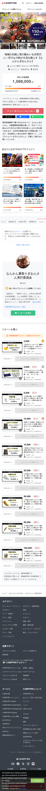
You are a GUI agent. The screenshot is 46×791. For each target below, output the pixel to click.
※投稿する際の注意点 (23, 245)
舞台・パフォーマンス (30, 632)
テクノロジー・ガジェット (11, 606)
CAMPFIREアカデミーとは (11, 668)
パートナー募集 (36, 769)
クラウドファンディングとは (12, 672)
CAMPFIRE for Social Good (11, 705)
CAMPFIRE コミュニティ (10, 697)
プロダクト (6, 610)
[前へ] (3, 27)
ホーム (3, 221)
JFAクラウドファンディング (11, 727)
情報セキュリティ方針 (30, 733)
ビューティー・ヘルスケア (32, 629)
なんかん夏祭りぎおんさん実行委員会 (24, 66)
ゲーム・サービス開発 (9, 625)
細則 (24, 721)
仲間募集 (32, 221)
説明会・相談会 (28, 668)
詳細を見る (7, 359)
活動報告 (12, 221)
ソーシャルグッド (8, 636)
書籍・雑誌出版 (28, 625)
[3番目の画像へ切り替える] (23, 46)
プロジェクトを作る (9, 651)
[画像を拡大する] (20, 352)
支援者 (22, 221)
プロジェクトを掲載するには (11, 9)
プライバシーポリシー (30, 725)
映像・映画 (26, 621)
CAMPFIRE (6, 694)
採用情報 (23, 769)
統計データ (26, 679)
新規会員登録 (38, 3)
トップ (4, 593)
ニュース (26, 701)
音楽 (24, 610)
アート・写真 (6, 632)
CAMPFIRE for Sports (9, 712)
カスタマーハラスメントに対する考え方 (32, 741)
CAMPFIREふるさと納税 (10, 716)
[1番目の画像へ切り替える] (4, 46)
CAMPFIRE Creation (9, 701)
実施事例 (26, 675)
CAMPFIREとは (28, 694)
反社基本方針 (27, 736)
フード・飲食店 (7, 614)
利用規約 (26, 718)
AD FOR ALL (6, 720)
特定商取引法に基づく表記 (15, 307)
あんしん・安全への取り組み (32, 697)
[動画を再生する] (23, 27)
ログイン (29, 3)
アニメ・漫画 (6, 617)
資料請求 (5, 654)
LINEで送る (38, 117)
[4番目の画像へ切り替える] (32, 46)
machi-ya (5, 731)
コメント (42, 222)
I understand (37, 781)
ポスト (10, 117)
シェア (24, 117)
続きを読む (37, 302)
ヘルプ (25, 705)
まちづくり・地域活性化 (20, 69)
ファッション (6, 621)
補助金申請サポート (9, 735)
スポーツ (26, 617)
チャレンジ (26, 614)
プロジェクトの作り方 (9, 675)
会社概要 (10, 769)
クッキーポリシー (29, 746)
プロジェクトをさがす (34, 9)
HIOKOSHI (5, 724)
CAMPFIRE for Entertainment (12, 709)
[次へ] (43, 27)
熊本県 (35, 69)
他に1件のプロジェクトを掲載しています (25, 288)
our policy (23, 788)
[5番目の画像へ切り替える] (41, 46)
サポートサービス (29, 672)
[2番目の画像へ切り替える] (14, 46)
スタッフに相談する (29, 651)
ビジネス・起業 (7, 629)
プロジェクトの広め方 (9, 679)
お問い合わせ (27, 709)
